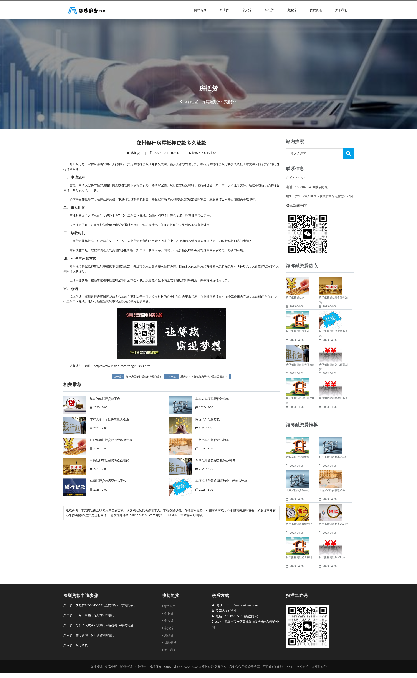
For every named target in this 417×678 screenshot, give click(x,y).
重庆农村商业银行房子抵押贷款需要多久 (203, 376)
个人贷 (246, 10)
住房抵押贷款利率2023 (332, 457)
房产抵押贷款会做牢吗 (299, 524)
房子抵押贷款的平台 (297, 331)
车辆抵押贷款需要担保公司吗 (215, 460)
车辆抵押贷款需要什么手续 (108, 481)
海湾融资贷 (211, 101)
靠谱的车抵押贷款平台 (105, 399)
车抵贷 (269, 10)
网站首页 (200, 10)
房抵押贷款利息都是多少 (333, 398)
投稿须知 (155, 667)
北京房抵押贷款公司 (297, 490)
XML (290, 667)
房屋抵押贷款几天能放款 (300, 364)
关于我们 (341, 10)
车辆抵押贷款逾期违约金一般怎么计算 (221, 481)
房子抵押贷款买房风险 (332, 557)
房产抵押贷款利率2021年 (334, 524)
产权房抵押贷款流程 (297, 457)
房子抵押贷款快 (295, 297)
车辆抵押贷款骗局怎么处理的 (109, 460)
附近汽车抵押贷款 (207, 419)
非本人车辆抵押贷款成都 (212, 399)
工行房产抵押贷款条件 (332, 490)
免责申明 (111, 667)
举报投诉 (96, 667)
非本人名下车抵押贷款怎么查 (109, 419)
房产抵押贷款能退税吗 (299, 557)
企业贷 (224, 10)
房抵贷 (291, 10)
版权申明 (126, 667)
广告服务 (141, 667)
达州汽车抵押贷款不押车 (212, 440)
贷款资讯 (316, 10)
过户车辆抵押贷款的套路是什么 (111, 440)
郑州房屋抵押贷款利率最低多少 (144, 376)
